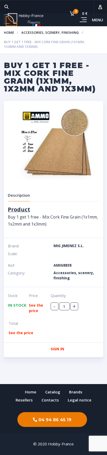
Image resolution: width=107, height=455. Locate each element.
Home (9, 32)
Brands (75, 391)
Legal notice (79, 400)
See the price (21, 332)
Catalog (52, 391)
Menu (97, 19)
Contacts (50, 400)
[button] (52, 419)
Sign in (57, 348)
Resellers (24, 400)
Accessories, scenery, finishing (50, 32)
